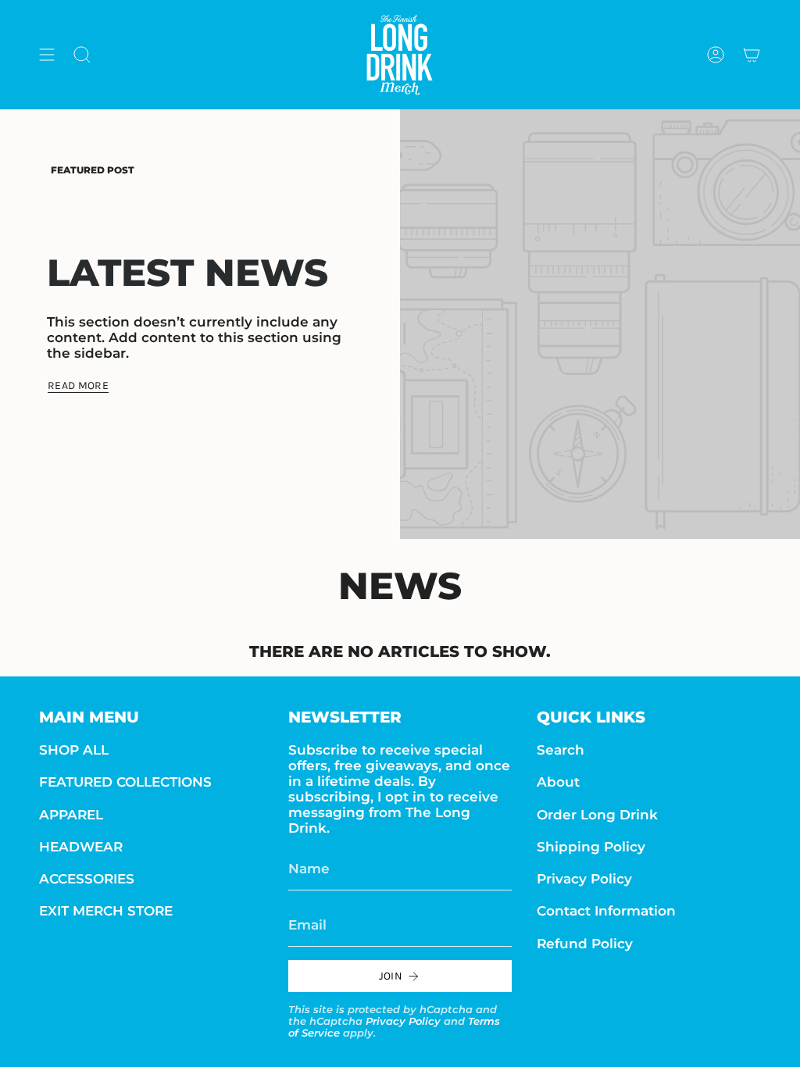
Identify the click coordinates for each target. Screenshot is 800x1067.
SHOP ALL (74, 750)
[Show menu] (46, 55)
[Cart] (752, 55)
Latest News (187, 272)
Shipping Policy (591, 847)
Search (560, 750)
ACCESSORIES (86, 879)
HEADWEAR (81, 847)
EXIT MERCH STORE (106, 911)
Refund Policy (585, 943)
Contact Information (606, 911)
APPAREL (71, 815)
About (558, 782)
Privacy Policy (403, 1021)
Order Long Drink (597, 815)
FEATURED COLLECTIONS (125, 782)
